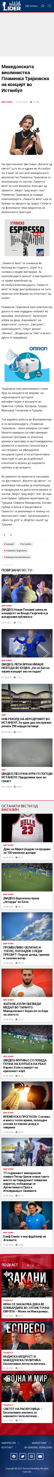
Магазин (7, 101)
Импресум (9, 1443)
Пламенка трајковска (16, 550)
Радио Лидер (11, 6)
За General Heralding (38, 1447)
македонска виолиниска (18, 557)
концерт (10, 544)
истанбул (26, 544)
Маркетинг (39, 1443)
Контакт (7, 1447)
